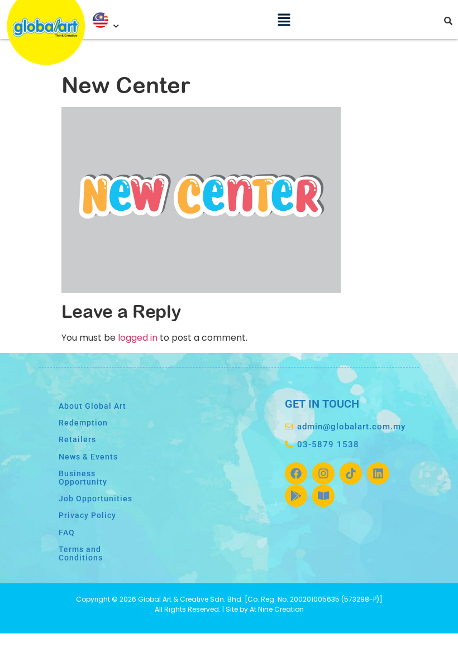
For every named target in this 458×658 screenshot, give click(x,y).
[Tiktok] (351, 473)
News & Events (88, 457)
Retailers (77, 439)
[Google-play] (296, 496)
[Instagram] (323, 473)
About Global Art (92, 406)
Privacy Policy (87, 515)
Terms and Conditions (81, 553)
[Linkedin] (378, 473)
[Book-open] (323, 496)
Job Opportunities (95, 499)
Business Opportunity (83, 477)
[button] (284, 19)
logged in (138, 337)
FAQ (67, 533)
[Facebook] (296, 473)
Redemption (83, 423)
